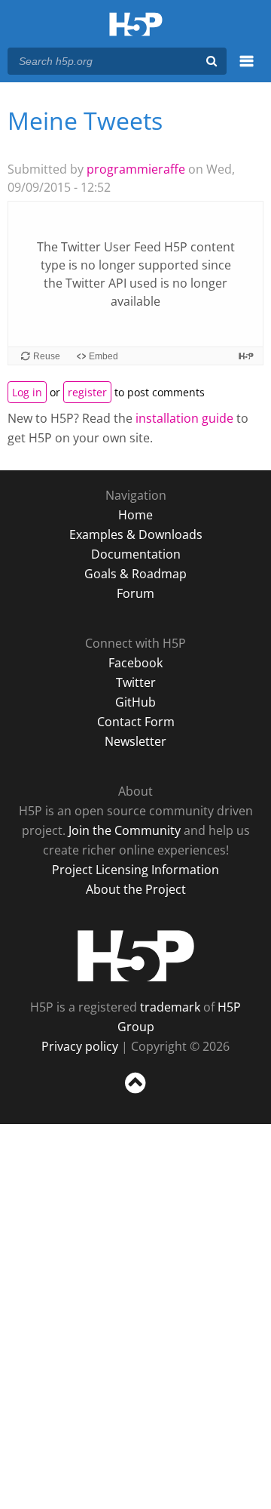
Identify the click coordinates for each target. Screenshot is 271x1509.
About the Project (136, 889)
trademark (170, 1007)
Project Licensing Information (135, 869)
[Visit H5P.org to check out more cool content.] (246, 356)
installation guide (184, 418)
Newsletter (135, 741)
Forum (135, 593)
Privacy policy (79, 1046)
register (87, 392)
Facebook (135, 662)
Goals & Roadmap (135, 573)
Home (135, 515)
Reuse (46, 356)
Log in (27, 392)
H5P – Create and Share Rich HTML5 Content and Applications (135, 25)
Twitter (136, 682)
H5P (135, 955)
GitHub (135, 702)
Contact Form (136, 721)
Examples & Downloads (135, 534)
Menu (246, 69)
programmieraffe (136, 169)
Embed (103, 356)
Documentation (136, 554)
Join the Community (125, 830)
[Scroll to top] (135, 1094)
